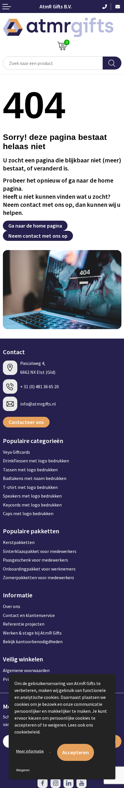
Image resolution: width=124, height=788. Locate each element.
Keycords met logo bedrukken (32, 505)
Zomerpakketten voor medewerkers (38, 577)
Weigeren (23, 770)
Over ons (11, 606)
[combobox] (53, 63)
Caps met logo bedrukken (28, 513)
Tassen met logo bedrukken (30, 469)
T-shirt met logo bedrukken (30, 487)
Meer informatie (30, 751)
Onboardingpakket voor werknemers (39, 569)
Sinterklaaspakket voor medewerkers (39, 551)
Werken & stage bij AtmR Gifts (32, 633)
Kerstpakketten (19, 542)
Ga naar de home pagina (35, 225)
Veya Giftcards (16, 452)
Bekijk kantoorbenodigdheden (33, 641)
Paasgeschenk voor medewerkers (35, 560)
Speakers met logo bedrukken (32, 496)
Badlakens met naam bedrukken (34, 478)
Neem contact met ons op (37, 235)
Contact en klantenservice (29, 615)
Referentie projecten (23, 624)
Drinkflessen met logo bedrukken (36, 461)
